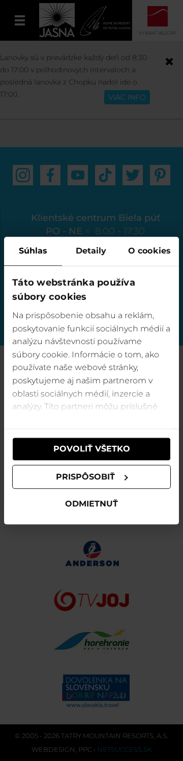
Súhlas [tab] (33, 251)
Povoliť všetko (91, 449)
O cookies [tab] (149, 251)
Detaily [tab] (91, 251)
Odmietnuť (91, 504)
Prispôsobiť (85, 477)
